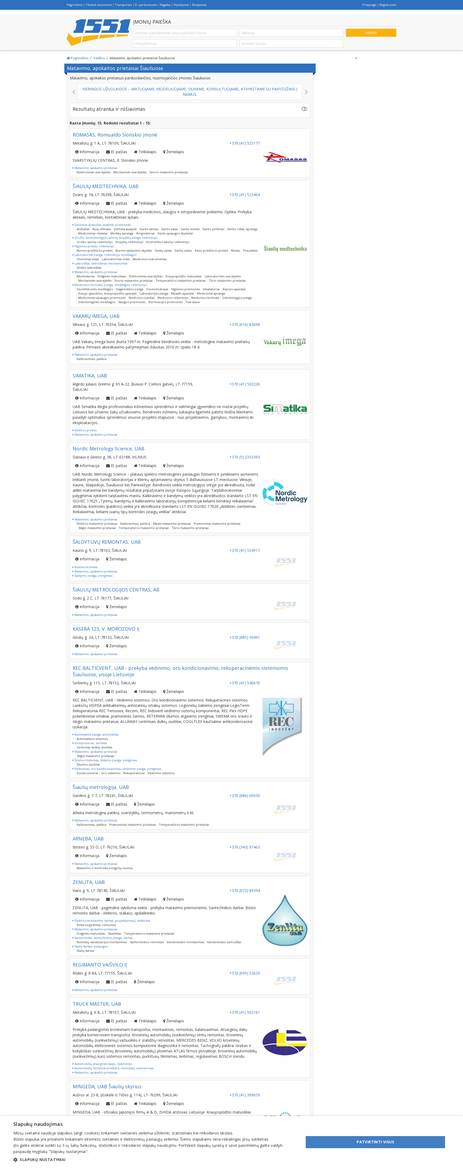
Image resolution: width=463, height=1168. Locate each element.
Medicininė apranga (211, 293)
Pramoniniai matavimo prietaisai (217, 523)
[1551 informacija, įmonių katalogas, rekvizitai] (98, 32)
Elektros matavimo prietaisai (97, 523)
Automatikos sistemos (92, 739)
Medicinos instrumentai (150, 259)
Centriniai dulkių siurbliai (94, 747)
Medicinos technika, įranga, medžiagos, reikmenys (110, 285)
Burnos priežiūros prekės (95, 250)
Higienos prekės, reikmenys (94, 246)
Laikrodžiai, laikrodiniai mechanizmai (101, 263)
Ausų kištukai (101, 229)
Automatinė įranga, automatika (96, 734)
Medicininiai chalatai (92, 233)
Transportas (123, 5)
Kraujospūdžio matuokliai (184, 276)
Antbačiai (83, 229)
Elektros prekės (85, 430)
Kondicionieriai (87, 773)
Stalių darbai (85, 951)
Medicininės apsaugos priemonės (102, 298)
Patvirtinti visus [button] (375, 1141)
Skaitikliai (114, 933)
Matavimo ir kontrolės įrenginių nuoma (105, 868)
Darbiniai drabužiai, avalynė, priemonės (102, 225)
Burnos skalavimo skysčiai (133, 250)
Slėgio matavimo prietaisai (97, 528)
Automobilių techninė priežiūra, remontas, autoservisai (114, 1068)
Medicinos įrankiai (142, 298)
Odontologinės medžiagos (96, 302)
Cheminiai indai (88, 259)
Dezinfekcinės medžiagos (95, 289)
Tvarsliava (192, 302)
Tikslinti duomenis (98, 5)
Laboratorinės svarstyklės (223, 276)
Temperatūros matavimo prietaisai (181, 280)
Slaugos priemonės (131, 302)
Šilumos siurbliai (88, 764)
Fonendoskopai (157, 289)
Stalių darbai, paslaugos (91, 946)
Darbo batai (169, 229)
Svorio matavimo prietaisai (169, 172)
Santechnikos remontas (147, 942)
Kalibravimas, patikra (91, 359)
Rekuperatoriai (134, 773)
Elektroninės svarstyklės (93, 172)
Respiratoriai (145, 233)
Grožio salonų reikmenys (95, 242)
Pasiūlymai (181, 5)
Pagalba (165, 5)
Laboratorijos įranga (154, 293)
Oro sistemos (110, 773)
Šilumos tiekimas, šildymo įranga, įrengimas (105, 760)
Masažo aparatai (182, 293)
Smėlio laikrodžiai (89, 268)
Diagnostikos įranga (129, 289)
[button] (154, 1159)
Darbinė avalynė (125, 229)
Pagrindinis (75, 5)
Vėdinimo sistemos (161, 773)
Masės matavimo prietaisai (172, 523)
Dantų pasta (163, 250)
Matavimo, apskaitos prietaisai (95, 168)
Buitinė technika (86, 567)
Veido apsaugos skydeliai (175, 233)
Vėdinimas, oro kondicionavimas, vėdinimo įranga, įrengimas (117, 769)
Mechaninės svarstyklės (130, 172)
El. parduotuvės (146, 5)
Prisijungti (369, 5)
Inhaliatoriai (211, 289)
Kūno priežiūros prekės (211, 250)
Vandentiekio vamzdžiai (224, 942)
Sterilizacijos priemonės (165, 302)
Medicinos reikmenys (173, 298)
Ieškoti (371, 32)
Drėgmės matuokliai (112, 276)
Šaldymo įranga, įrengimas (93, 576)
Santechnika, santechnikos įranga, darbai (103, 938)
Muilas (235, 250)
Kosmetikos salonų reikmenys (167, 242)
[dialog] (231, 1142)
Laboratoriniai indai (116, 259)
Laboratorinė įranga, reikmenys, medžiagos (105, 255)
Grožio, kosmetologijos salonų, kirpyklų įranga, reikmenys (115, 238)
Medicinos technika (205, 298)
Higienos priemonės (185, 289)
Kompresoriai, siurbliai (90, 743)
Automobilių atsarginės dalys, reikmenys (103, 1064)
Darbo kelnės (190, 229)
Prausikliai (250, 250)
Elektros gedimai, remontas (96, 925)
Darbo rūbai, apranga (242, 229)
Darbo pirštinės (213, 229)
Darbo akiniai (149, 229)
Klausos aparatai (234, 289)
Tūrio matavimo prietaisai (227, 280)
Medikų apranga (121, 233)
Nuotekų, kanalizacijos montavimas (102, 942)
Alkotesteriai (86, 276)
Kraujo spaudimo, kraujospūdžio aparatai (107, 293)
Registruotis (387, 5)
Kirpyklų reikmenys (129, 242)
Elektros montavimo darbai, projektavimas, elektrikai (112, 921)
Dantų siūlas (183, 250)
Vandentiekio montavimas (185, 942)
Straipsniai (199, 5)
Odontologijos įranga (237, 298)
